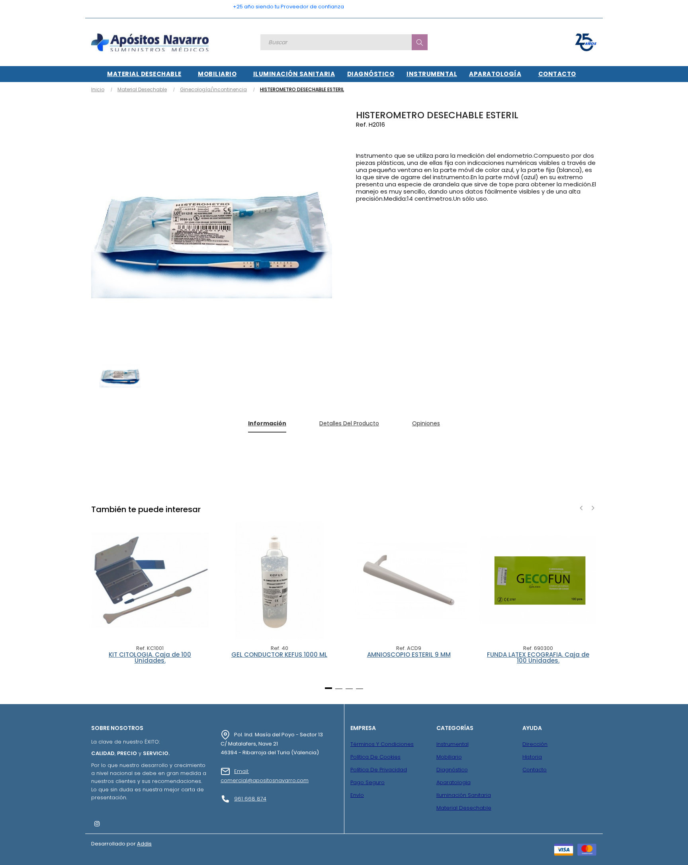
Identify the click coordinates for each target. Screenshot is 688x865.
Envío (357, 795)
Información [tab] (267, 423)
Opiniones (426, 423)
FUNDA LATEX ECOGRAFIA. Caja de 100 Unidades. (538, 658)
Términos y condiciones (382, 744)
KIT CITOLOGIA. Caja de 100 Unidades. (150, 658)
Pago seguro (367, 782)
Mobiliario (449, 757)
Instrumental (452, 744)
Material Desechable (463, 808)
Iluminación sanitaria (463, 795)
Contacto (534, 769)
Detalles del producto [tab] (349, 423)
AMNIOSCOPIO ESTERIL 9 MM (409, 655)
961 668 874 (250, 798)
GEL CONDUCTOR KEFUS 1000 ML (279, 655)
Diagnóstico (452, 769)
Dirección (534, 744)
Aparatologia (453, 782)
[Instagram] (97, 824)
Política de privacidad (378, 769)
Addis (144, 843)
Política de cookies (375, 757)
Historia (532, 757)
